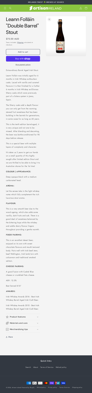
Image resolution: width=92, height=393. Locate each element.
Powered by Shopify (28, 387)
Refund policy (61, 367)
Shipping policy (77, 387)
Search (28, 367)
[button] (5, 8)
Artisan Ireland (16, 387)
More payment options (23, 64)
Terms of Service (46, 367)
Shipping (20, 42)
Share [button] (10, 337)
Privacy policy (52, 387)
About (35, 367)
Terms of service (64, 387)
